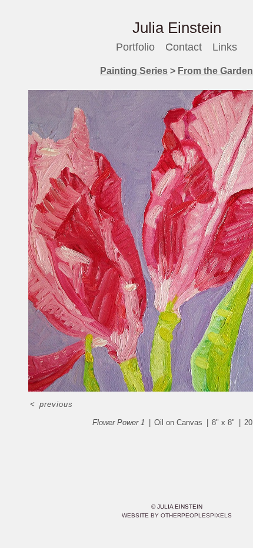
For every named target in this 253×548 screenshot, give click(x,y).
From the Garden (213, 71)
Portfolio (135, 47)
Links (226, 47)
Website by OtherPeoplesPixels (177, 515)
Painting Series (135, 71)
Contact (185, 47)
